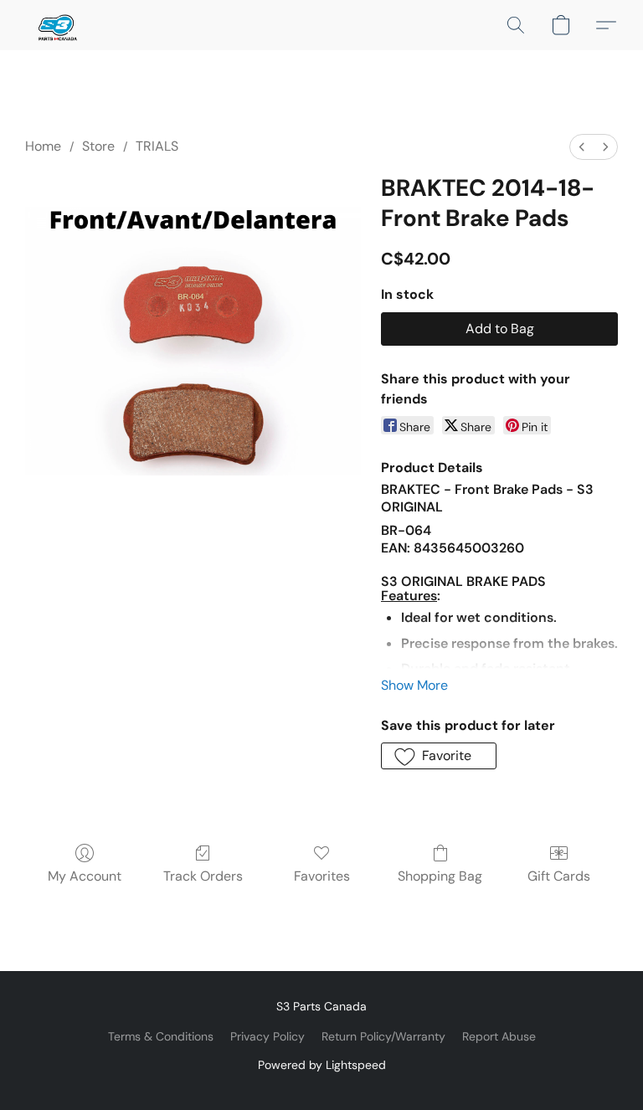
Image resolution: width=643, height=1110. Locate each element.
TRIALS (157, 146)
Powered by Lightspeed (322, 1064)
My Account (84, 876)
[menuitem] (582, 147)
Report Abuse (499, 1036)
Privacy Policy (267, 1036)
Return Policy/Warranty (383, 1036)
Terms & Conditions (160, 1036)
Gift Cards (558, 876)
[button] (56, 25)
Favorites (322, 876)
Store (98, 146)
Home (43, 146)
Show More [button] (414, 685)
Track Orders (203, 876)
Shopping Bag (440, 876)
